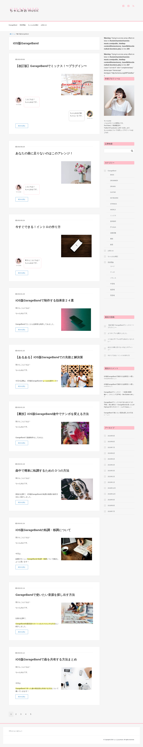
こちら (106, 132)
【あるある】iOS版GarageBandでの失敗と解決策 (49, 357)
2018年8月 (111, 505)
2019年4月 (111, 465)
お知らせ (44, 25)
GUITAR (113, 192)
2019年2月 (111, 476)
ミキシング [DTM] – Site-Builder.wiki (121, 394)
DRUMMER (114, 180)
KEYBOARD (114, 198)
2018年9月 (111, 500)
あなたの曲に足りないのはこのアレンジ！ (44, 153)
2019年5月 (111, 459)
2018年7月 (111, 511)
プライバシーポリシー (15, 731)
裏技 (111, 239)
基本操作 (113, 221)
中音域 (112, 284)
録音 (111, 244)
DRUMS (113, 186)
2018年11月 (111, 494)
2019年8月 (111, 441)
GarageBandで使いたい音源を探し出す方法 (45, 594)
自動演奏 (113, 233)
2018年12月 (112, 488)
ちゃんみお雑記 (33, 25)
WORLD (113, 209)
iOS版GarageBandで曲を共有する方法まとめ (46, 659)
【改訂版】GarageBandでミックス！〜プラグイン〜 (51, 66)
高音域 (112, 295)
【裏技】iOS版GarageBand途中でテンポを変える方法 (52, 414)
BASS (112, 175)
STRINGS (113, 204)
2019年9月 (111, 436)
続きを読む (21, 126)
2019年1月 (111, 482)
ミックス (113, 215)
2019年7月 (111, 447)
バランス (113, 278)
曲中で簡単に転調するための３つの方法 (42, 470)
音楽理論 (23, 25)
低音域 (112, 289)
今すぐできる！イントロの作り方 (38, 226)
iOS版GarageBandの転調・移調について (43, 530)
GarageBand (13, 25)
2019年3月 (111, 470)
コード (112, 266)
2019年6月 (111, 453)
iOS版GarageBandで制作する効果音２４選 (44, 300)
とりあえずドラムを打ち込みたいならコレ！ (121, 340)
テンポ (112, 272)
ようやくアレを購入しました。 (118, 333)
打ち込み (113, 227)
